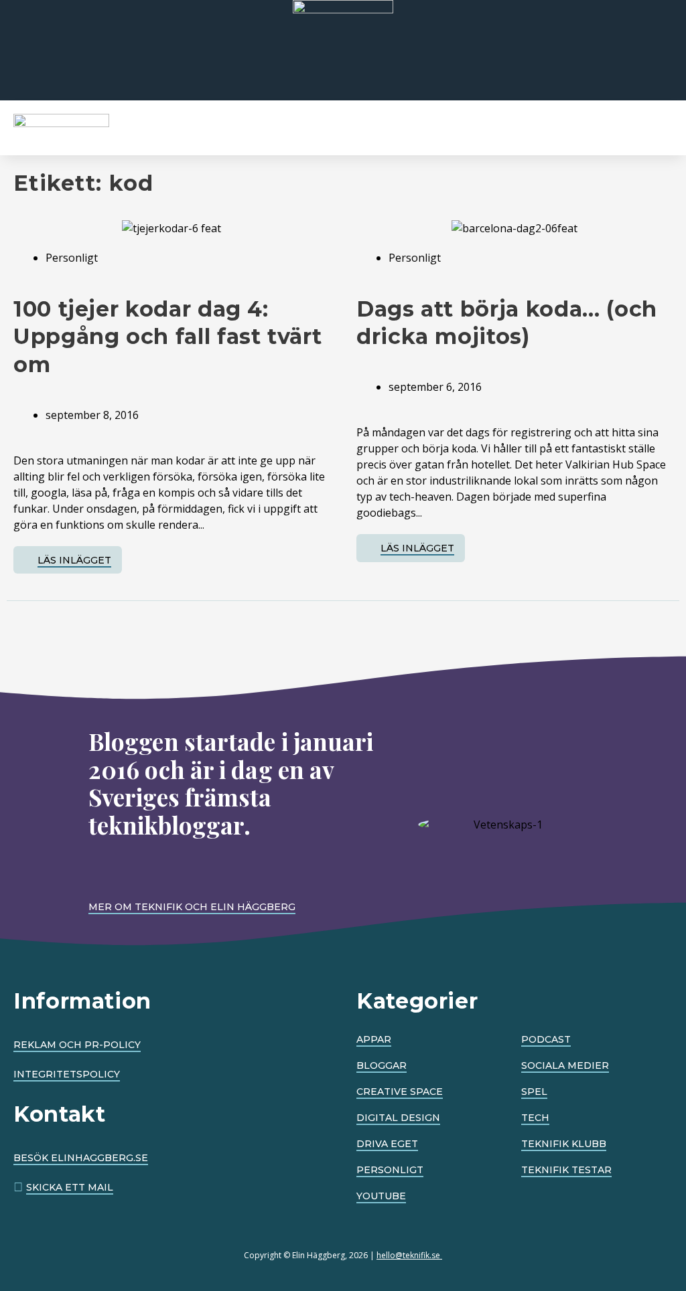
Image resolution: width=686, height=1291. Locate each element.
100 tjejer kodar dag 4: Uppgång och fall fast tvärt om (167, 336)
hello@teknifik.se (409, 1255)
